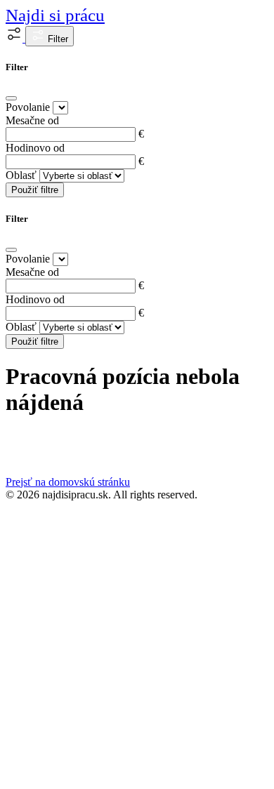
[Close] (11, 98)
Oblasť (21, 175)
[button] (15, 38)
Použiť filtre (34, 190)
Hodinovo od (35, 148)
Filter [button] (56, 39)
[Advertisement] (137, 645)
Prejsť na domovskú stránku (68, 482)
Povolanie (28, 107)
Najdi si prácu (55, 15)
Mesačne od (32, 120)
